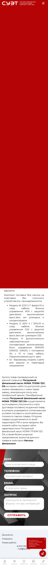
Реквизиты (7, 539)
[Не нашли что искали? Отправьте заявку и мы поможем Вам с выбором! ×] (42, 553)
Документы (7, 535)
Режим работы (9, 542)
